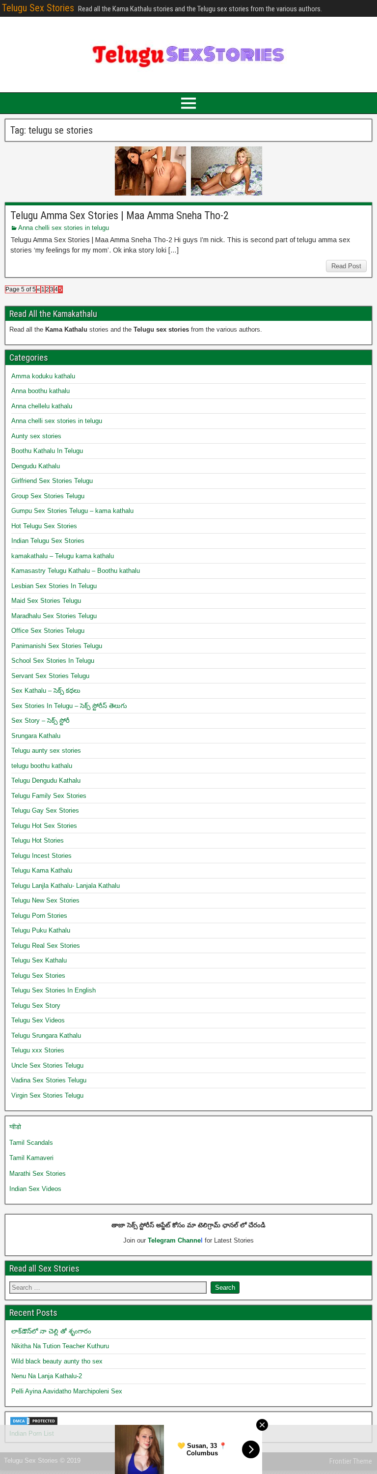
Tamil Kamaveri (31, 1158)
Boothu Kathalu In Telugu (47, 450)
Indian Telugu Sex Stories (47, 540)
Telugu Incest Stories (41, 855)
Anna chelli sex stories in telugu (63, 227)
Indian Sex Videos (35, 1188)
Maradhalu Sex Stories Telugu (54, 616)
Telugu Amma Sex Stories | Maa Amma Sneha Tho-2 (119, 215)
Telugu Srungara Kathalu (46, 1035)
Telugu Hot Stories (37, 840)
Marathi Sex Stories (37, 1173)
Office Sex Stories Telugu (47, 630)
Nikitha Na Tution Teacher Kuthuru (60, 1346)
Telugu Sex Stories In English (53, 990)
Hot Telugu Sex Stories (44, 526)
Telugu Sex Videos (38, 1020)
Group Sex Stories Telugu (47, 496)
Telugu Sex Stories (38, 8)
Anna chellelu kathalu (41, 406)
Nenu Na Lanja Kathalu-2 (46, 1376)
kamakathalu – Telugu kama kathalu (62, 556)
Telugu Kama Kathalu (41, 870)
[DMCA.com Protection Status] (33, 1423)
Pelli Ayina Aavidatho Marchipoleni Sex (66, 1391)
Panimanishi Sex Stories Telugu (56, 646)
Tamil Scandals (31, 1142)
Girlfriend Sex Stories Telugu (52, 480)
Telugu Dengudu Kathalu (46, 780)
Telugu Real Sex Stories (45, 945)
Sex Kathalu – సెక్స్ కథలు (46, 690)
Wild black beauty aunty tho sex (57, 1361)
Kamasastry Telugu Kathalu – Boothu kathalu (75, 570)
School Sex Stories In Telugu (52, 660)
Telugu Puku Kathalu (40, 930)
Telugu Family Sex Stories (48, 795)
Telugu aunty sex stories (46, 750)
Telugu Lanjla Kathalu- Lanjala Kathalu (65, 885)
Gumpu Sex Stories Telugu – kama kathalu (72, 510)
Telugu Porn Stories (39, 915)
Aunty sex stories (36, 436)
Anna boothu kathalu (40, 391)
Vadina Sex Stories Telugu (48, 1080)
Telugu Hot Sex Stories (44, 825)
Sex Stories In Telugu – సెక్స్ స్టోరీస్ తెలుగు (69, 705)
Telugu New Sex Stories (45, 900)
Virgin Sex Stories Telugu (47, 1095)
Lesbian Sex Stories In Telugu (54, 586)
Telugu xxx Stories (37, 1050)
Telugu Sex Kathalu (39, 960)
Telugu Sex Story (35, 1005)
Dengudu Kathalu (35, 466)
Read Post (346, 266)
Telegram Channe (174, 1240)
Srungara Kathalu (35, 735)
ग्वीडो (15, 1127)
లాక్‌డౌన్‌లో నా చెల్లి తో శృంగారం (51, 1331)
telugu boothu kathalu (41, 765)
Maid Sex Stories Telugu (46, 600)
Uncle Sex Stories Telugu (47, 1065)
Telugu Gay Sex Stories (45, 810)
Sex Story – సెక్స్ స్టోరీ (40, 720)
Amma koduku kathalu (43, 376)
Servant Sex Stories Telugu (50, 676)
